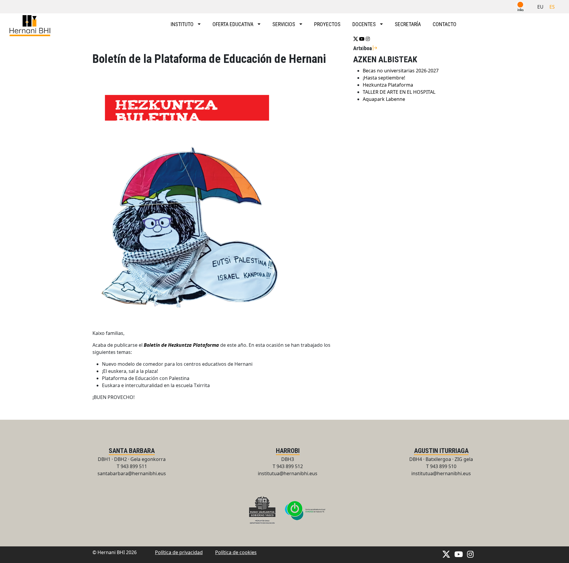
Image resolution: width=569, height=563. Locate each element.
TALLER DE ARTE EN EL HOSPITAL (399, 92)
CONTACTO (444, 24)
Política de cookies (236, 552)
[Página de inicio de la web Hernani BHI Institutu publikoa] (31, 26)
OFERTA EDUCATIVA (233, 24)
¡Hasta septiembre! (384, 77)
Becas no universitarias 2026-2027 (401, 70)
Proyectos (327, 24)
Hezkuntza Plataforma (388, 85)
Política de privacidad (179, 552)
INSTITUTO (183, 24)
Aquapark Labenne (384, 99)
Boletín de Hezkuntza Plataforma (181, 345)
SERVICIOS (284, 24)
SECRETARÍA (408, 24)
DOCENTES (364, 24)
